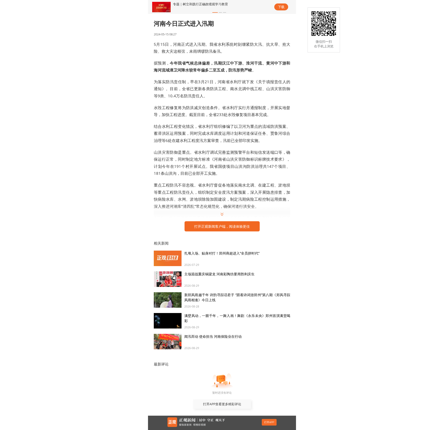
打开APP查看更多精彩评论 (222, 404)
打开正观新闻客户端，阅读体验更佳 (222, 226)
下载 (281, 7)
